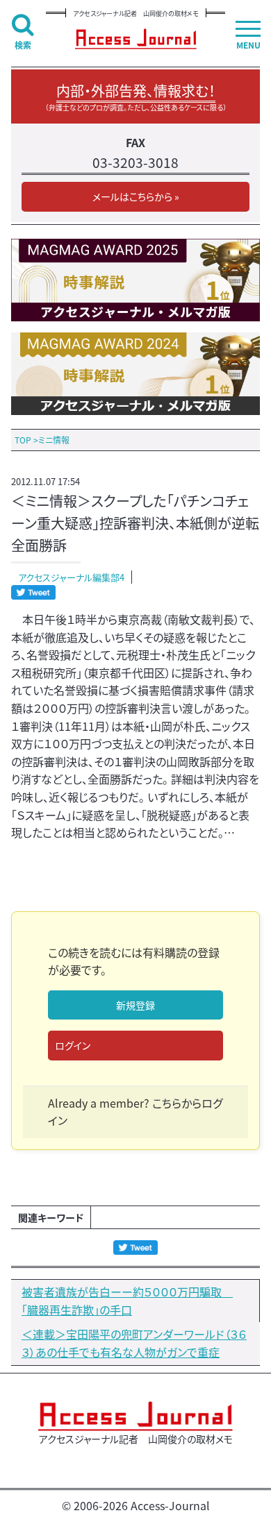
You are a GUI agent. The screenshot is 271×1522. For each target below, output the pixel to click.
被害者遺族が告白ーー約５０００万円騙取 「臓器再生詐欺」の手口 (127, 1300)
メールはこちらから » (135, 196)
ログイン (72, 1045)
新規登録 (135, 1005)
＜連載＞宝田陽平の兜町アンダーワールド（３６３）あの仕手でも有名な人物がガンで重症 (134, 1343)
